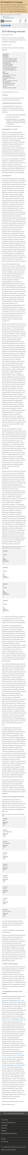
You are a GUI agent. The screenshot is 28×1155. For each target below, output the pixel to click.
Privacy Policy (4, 1120)
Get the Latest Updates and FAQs (18, 11)
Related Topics (5, 25)
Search (20, 22)
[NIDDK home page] (6, 21)
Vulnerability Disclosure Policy (9, 1133)
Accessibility (4, 1125)
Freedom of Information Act (8, 1122)
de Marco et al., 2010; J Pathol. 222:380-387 (14, 1020)
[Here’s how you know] (14, 16)
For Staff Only (4, 1141)
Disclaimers (4, 1128)
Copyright (3, 1130)
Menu (25, 22)
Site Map (3, 1139)
